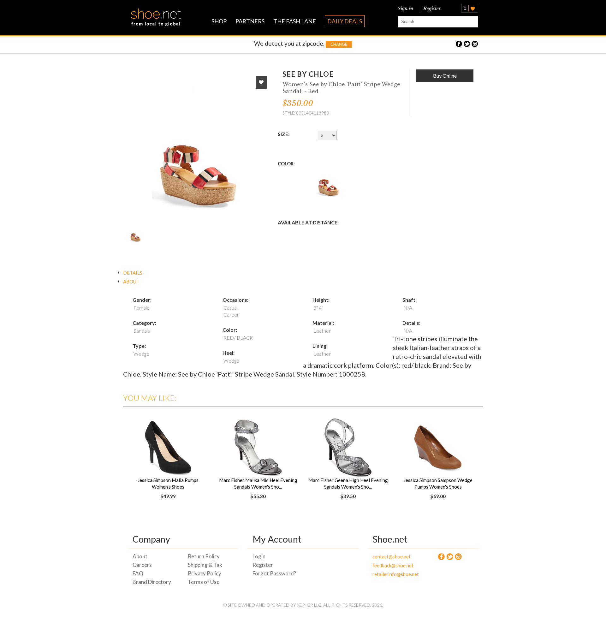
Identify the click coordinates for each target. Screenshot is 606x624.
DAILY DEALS (344, 21)
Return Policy (204, 556)
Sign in (405, 8)
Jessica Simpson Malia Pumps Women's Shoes (168, 483)
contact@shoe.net (391, 556)
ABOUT (131, 281)
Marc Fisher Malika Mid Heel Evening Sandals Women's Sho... (258, 483)
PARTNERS (249, 21)
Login (258, 556)
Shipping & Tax (205, 565)
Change (338, 44)
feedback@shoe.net (392, 565)
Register (431, 8)
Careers (142, 565)
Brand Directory (152, 582)
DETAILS (132, 273)
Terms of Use (203, 582)
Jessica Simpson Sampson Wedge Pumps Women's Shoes (438, 483)
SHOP (219, 21)
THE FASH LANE (294, 21)
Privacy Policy (204, 573)
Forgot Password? (274, 573)
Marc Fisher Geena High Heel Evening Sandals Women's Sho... (348, 483)
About (140, 556)
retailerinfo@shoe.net (395, 574)
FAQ (138, 573)
